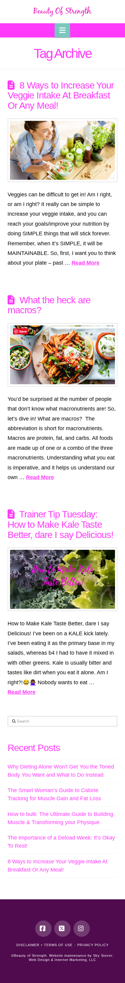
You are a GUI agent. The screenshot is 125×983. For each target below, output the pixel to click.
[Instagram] (81, 928)
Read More (86, 263)
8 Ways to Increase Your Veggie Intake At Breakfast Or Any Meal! (61, 95)
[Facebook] (43, 928)
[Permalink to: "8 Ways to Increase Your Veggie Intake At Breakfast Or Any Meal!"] (62, 150)
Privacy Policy (93, 945)
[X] (62, 928)
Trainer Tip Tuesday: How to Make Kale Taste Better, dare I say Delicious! (60, 524)
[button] (62, 30)
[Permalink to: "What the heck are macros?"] (62, 354)
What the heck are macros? (49, 305)
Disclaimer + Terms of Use (44, 945)
